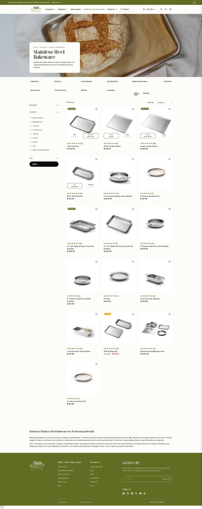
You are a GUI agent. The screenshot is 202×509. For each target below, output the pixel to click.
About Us (111, 9)
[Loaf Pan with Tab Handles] (82, 328)
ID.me (92, 486)
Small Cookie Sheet (112, 146)
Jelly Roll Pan (73, 146)
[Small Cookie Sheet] (119, 122)
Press (92, 474)
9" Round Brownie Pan (150, 196)
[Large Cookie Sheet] (156, 122)
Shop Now (125, 2)
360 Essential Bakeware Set (152, 351)
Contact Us (94, 482)
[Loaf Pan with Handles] (156, 275)
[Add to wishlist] (96, 109)
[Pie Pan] (119, 275)
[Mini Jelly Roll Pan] (82, 172)
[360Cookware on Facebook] (123, 493)
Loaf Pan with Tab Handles (78, 351)
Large (127, 135)
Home (35, 47)
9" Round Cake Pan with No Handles (79, 300)
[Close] (2, 507)
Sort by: (151, 102)
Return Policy (62, 482)
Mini (74, 135)
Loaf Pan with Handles (150, 299)
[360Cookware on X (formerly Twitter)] (136, 493)
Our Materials (94, 478)
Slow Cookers (76, 9)
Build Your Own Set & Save (94, 9)
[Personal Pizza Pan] (82, 378)
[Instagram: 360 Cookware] (128, 493)
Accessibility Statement (66, 470)
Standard (90, 135)
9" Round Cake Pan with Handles (154, 246)
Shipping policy (63, 478)
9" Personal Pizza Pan (76, 401)
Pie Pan (107, 299)
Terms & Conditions (86, 502)
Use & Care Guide (96, 467)
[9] (156, 172)
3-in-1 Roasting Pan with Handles (118, 196)
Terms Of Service (64, 474)
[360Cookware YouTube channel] (140, 493)
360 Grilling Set (110, 351)
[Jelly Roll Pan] (82, 122)
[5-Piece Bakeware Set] (156, 328)
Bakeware (61, 9)
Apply (34, 164)
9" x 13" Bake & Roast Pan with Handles (80, 247)
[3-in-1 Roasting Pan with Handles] (119, 172)
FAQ (59, 486)
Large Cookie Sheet (148, 146)
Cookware (49, 9)
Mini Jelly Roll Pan (75, 196)
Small (111, 135)
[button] (9, 3)
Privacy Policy (62, 467)
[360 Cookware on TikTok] (145, 493)
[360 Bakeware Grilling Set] (119, 328)
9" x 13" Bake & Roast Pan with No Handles (118, 247)
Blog (91, 470)
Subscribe (166, 479)
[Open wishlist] (166, 9)
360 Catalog (43, 47)
